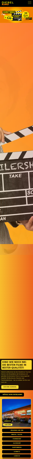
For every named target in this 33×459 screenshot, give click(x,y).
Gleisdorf (17, 443)
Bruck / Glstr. (17, 435)
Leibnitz (17, 452)
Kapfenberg (17, 447)
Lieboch (17, 456)
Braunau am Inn (17, 430)
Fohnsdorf (17, 439)
